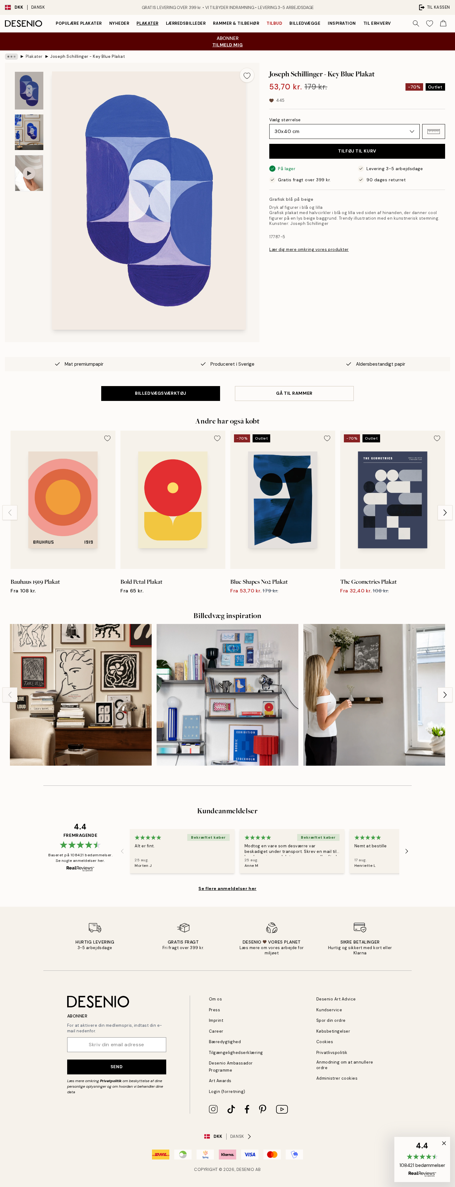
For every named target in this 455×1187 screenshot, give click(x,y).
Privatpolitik (111, 1080)
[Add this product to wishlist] (247, 75)
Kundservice (329, 1010)
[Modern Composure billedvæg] (81, 695)
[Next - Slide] (445, 512)
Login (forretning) (227, 1091)
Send (116, 1066)
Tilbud (274, 23)
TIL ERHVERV (377, 23)
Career (216, 1031)
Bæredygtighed (225, 1041)
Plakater (147, 23)
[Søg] (416, 23)
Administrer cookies (337, 1078)
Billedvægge (304, 23)
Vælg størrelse (285, 120)
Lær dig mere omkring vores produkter (309, 249)
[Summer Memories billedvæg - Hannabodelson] (374, 695)
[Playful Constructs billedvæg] (227, 695)
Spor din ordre (331, 1020)
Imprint (216, 1020)
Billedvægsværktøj (160, 393)
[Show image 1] (29, 91)
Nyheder (119, 23)
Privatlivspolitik (332, 1052)
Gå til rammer (294, 393)
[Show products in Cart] (443, 23)
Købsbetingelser (333, 1031)
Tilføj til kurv (357, 151)
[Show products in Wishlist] (429, 23)
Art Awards (220, 1080)
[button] (433, 131)
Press (214, 1010)
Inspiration (342, 23)
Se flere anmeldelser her (227, 888)
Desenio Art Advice (336, 999)
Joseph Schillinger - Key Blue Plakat (87, 56)
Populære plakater (79, 23)
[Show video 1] (29, 173)
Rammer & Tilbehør (236, 23)
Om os (215, 999)
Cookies (324, 1041)
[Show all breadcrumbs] (11, 57)
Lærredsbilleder (186, 23)
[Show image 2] (29, 132)
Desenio (245, 1169)
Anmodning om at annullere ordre (344, 1065)
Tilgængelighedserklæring (236, 1052)
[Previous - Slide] (9, 512)
